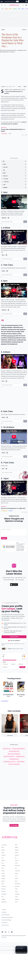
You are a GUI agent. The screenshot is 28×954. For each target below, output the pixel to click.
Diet (2, 857)
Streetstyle (4, 894)
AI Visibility (4, 912)
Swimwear (17, 894)
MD (14, 86)
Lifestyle (3, 876)
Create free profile (14, 636)
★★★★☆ (24, 29)
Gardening (17, 865)
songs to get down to (9, 756)
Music (6, 8)
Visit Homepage (14, 825)
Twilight (3, 899)
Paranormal (17, 883)
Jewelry (16, 873)
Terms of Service (5, 925)
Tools (16, 901)
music (3, 29)
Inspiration (17, 870)
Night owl (10, 510)
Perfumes (15, 8)
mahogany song (20, 756)
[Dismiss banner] (25, 543)
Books (3, 852)
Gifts (3, 868)
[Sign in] (26, 5)
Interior (23, 8)
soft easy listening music (18, 748)
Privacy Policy (4, 922)
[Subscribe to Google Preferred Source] (8, 546)
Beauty (3, 850)
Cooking (3, 855)
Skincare (3, 891)
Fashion (3, 860)
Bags (3, 847)
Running (3, 888)
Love (16, 876)
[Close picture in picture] (16, 947)
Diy (15, 857)
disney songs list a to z (9, 761)
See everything (5, 701)
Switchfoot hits (11, 336)
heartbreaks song (14, 759)
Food (3, 863)
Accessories (4, 844)
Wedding (17, 899)
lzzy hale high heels (14, 751)
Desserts (17, 855)
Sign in (3, 644)
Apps (19, 8)
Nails (3, 883)
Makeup (3, 878)
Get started (22, 667)
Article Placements (6, 914)
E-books (9, 133)
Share (25, 86)
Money (16, 878)
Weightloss (4, 901)
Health (3, 870)
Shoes (3, 8)
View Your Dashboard (15, 640)
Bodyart (16, 850)
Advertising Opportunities (7, 917)
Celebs (16, 852)
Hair (16, 868)
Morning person (4, 510)
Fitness (16, 860)
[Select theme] (23, 5)
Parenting (4, 886)
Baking (16, 847)
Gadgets (3, 865)
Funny (16, 863)
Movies (10, 8)
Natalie (3, 86)
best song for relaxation (14, 754)
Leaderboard (5, 667)
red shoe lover (7, 748)
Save (19, 86)
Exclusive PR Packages (6, 920)
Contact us (4, 909)
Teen (3, 896)
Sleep (16, 891)
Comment (4, 538)
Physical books (4, 133)
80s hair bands (20, 761)
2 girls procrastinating (14, 764)
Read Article (12, 736)
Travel (16, 896)
